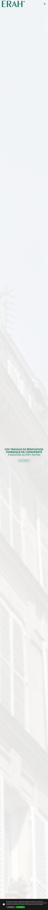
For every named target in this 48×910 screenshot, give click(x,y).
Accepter (21, 907)
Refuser (11, 907)
